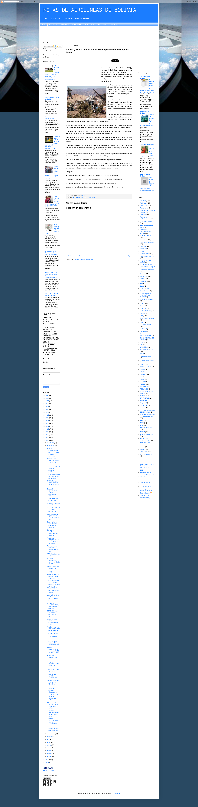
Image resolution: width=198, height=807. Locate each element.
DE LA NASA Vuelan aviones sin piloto (51, 294)
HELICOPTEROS (89, 197)
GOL (141, 322)
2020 (47, 409)
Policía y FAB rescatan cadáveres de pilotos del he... (52, 689)
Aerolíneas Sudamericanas (145, 218)
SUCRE (142, 408)
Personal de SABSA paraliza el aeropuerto (53, 509)
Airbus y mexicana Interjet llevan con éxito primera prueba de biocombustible (52, 275)
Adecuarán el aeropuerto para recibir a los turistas (53, 705)
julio (48, 739)
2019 (47, 412)
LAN (141, 344)
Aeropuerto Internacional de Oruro (145, 231)
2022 (47, 404)
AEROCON (65, 24)
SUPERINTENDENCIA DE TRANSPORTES (147, 415)
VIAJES (142, 447)
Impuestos (143, 331)
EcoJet (86, 24)
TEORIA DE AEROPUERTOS (145, 439)
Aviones (142, 278)
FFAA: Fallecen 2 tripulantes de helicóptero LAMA (52, 697)
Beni (141, 283)
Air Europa (143, 246)
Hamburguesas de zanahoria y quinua (146, 489)
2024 (47, 398)
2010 (47, 437)
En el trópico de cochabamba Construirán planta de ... (52, 524)
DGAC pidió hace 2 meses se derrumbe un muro (53, 613)
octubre (50, 448)
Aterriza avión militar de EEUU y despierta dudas (53, 461)
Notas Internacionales (147, 360)
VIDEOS (142, 449)
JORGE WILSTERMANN (145, 334)
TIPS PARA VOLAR (146, 443)
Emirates (143, 313)
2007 (47, 762)
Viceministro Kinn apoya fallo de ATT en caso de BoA (53, 516)
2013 (47, 429)
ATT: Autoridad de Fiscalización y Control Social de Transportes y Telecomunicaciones (147, 267)
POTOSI (143, 384)
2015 (47, 423)
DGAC (105, 24)
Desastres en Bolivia (145, 112)
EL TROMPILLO (145, 311)
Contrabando (144, 288)
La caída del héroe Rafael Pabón (51, 117)
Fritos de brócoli (145, 486)
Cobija (142, 286)
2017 (47, 418)
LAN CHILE (143, 347)
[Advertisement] (99, 33)
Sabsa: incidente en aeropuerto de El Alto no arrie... (53, 476)
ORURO (142, 369)
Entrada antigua (126, 256)
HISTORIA (143, 329)
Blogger (117, 793)
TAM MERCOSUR (146, 427)
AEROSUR (143, 239)
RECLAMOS (144, 389)
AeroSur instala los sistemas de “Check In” (53, 682)
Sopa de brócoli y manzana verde (145, 483)
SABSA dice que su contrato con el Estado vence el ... (53, 483)
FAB (82, 197)
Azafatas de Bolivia (147, 144)
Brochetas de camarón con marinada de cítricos (146, 497)
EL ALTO (143, 308)
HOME (44, 24)
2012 (47, 432)
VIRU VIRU (143, 452)
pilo (141, 377)
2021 (47, 406)
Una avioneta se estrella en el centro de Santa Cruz (53, 621)
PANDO (142, 372)
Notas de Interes (145, 356)
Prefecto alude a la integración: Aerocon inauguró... (53, 569)
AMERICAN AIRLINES (147, 256)
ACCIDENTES (53, 24)
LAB (141, 342)
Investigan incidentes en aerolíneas (52, 657)
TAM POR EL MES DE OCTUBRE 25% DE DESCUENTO (53, 721)
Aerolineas (143, 214)
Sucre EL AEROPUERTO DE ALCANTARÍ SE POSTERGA (53, 650)
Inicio (101, 256)
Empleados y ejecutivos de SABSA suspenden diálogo (52, 492)
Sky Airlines (143, 405)
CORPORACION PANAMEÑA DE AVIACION (145, 295)
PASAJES (143, 374)
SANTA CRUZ (144, 398)
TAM (98, 24)
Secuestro (143, 400)
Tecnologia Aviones (146, 434)
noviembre (51, 445)
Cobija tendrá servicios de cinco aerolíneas (53, 676)
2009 (47, 440)
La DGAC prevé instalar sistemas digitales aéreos (53, 643)
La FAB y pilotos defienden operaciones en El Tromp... (53, 589)
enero (49, 756)
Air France (143, 249)
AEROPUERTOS (145, 235)
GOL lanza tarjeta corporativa (52, 499)
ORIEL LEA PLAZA (146, 367)
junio (49, 742)
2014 (47, 426)
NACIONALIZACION (146, 349)
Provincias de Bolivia (145, 175)
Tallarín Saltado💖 (146, 493)
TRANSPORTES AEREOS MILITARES (147, 473)
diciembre (50, 443)
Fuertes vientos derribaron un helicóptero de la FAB (53, 548)
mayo (49, 745)
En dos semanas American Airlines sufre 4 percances (51, 252)
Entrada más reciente (74, 256)
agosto (49, 736)
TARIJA (142, 432)
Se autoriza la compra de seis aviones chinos (52, 728)
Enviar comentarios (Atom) (84, 259)
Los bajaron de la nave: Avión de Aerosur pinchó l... (52, 635)
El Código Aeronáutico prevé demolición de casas (53, 561)
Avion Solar (143, 276)
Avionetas (143, 281)
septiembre (51, 734)
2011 (47, 434)
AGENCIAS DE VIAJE (147, 242)
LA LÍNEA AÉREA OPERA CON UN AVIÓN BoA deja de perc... (53, 453)
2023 (47, 401)
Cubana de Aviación (146, 299)
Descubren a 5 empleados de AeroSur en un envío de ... (52, 532)
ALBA (142, 251)
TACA (142, 423)
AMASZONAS (76, 24)
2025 (47, 395)
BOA (92, 24)
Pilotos (142, 379)
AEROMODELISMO (146, 221)
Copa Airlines (144, 291)
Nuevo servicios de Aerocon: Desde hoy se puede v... (53, 576)
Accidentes (76, 197)
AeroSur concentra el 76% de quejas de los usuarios (53, 628)
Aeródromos (144, 208)
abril (49, 748)
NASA (142, 354)
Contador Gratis (48, 770)
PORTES (143, 381)
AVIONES (114, 24)
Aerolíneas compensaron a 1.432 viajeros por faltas (53, 540)
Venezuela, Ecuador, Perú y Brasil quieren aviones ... (53, 605)
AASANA (143, 200)
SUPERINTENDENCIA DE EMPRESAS (147, 411)
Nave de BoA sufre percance (53, 670)
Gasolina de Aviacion (147, 318)
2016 (47, 420)
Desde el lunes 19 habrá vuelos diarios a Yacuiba (53, 582)
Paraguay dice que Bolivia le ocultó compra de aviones (53, 664)
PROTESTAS (144, 386)
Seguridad (143, 403)
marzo (49, 750)
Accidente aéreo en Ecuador (53, 504)
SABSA (142, 395)
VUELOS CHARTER (146, 454)
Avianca (142, 274)
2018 (47, 415)
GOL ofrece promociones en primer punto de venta (53, 713)
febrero (49, 753)
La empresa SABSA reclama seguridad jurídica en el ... (53, 469)
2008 (47, 760)
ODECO (142, 364)
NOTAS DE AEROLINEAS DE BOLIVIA (89, 9)
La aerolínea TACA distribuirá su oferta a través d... (53, 597)
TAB (141, 420)
